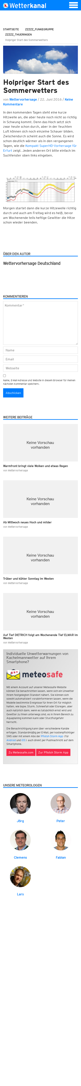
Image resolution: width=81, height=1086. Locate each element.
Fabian (61, 857)
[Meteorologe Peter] (60, 803)
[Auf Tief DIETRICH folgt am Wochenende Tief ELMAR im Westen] (40, 612)
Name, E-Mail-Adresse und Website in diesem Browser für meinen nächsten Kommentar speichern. (39, 382)
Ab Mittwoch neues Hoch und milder (27, 522)
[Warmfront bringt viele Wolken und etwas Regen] (40, 443)
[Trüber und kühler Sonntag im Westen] (40, 555)
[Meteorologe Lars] (20, 876)
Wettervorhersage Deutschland (31, 263)
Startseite (11, 29)
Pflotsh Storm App (52, 736)
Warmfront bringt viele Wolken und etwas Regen (35, 466)
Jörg (20, 821)
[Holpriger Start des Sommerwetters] (40, 60)
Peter (60, 821)
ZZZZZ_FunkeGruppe (39, 29)
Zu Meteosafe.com (21, 752)
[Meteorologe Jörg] (20, 803)
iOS (23, 740)
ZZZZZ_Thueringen (18, 34)
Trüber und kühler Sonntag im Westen (28, 578)
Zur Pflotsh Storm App (53, 752)
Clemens (20, 857)
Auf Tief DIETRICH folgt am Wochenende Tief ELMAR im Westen (40, 636)
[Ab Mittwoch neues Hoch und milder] (40, 499)
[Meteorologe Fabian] (60, 840)
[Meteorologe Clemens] (20, 840)
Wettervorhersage (23, 99)
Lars (20, 894)
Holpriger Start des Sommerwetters (36, 86)
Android (11, 740)
